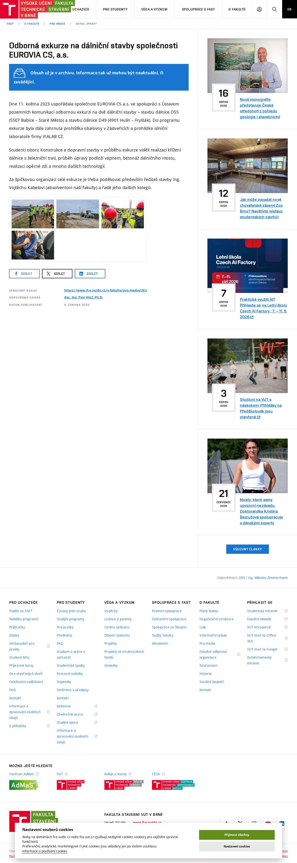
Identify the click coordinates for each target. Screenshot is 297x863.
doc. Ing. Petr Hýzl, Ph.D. (83, 297)
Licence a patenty (118, 619)
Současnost (208, 665)
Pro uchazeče (77, 9)
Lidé (203, 627)
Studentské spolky (71, 665)
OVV (242, 577)
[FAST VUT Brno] (29, 9)
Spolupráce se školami (169, 627)
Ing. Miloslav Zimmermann (268, 577)
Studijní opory (73, 722)
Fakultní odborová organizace (214, 654)
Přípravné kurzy (21, 665)
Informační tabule (213, 635)
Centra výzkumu (116, 627)
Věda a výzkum (154, 9)
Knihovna (70, 706)
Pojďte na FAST (20, 611)
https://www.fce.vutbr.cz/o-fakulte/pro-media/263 (105, 290)
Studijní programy (70, 619)
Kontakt (15, 698)
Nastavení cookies (237, 846)
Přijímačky (17, 627)
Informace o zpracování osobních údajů (25, 712)
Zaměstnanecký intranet (259, 660)
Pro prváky (65, 627)
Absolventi (160, 643)
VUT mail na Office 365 (261, 638)
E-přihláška (23, 726)
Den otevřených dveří (26, 673)
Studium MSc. (19, 657)
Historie (206, 673)
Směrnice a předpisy (73, 690)
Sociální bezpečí (212, 681)
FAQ (12, 690)
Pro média (57, 23)
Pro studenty (115, 9)
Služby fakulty (162, 635)
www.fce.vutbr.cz (147, 822)
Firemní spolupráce (167, 611)
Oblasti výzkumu (117, 635)
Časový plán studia (71, 611)
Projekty (110, 643)
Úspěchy (111, 611)
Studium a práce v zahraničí (71, 654)
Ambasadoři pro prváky (21, 646)
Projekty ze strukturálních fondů (124, 654)
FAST (10, 23)
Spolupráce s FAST (198, 9)
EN (289, 9)
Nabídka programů (23, 619)
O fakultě (237, 9)
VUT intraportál (264, 627)
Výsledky (111, 665)
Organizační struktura (216, 619)
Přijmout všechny (236, 835)
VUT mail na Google (267, 649)
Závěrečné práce (76, 714)
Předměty (64, 635)
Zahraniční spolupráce (169, 619)
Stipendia (64, 681)
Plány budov (209, 611)
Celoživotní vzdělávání (26, 681)
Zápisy (14, 635)
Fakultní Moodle (265, 619)
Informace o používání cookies (44, 851)
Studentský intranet (267, 611)
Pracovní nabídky (70, 673)
